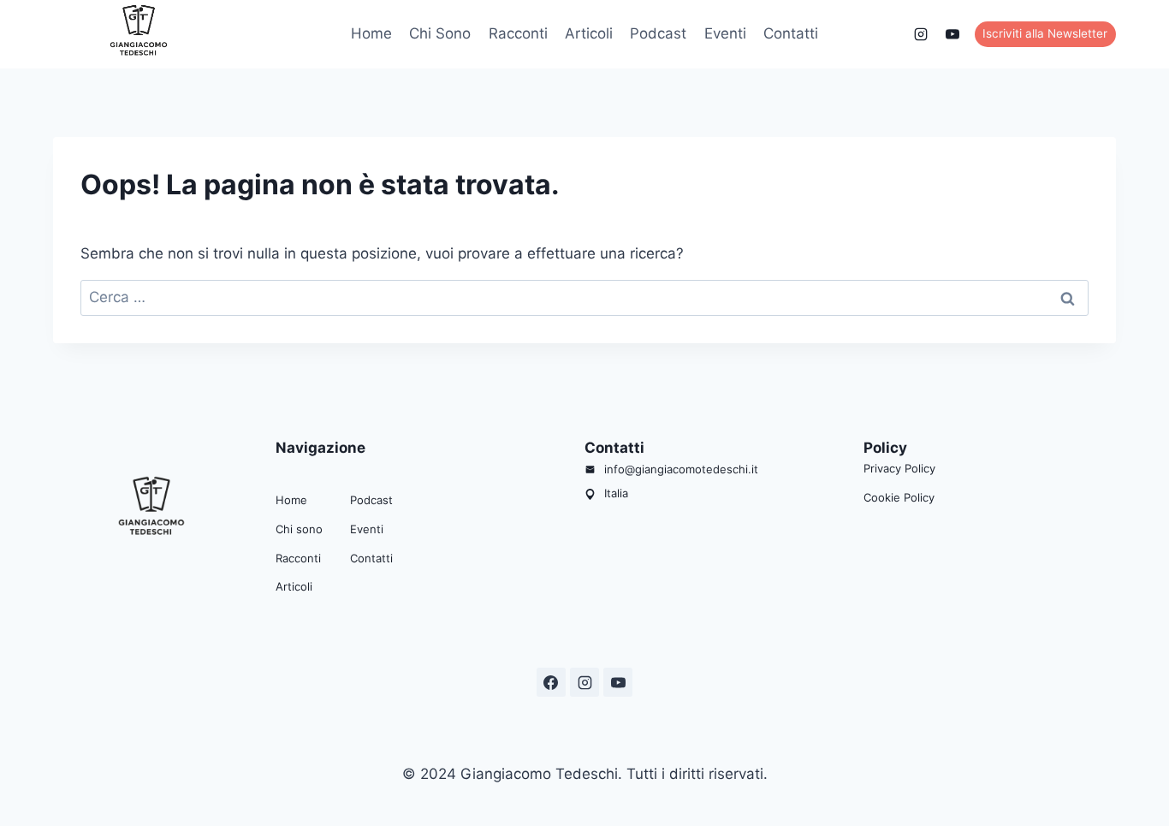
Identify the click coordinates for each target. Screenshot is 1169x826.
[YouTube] (952, 34)
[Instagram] (921, 34)
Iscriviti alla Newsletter (1044, 33)
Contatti (790, 33)
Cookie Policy (899, 497)
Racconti (518, 33)
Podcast (658, 33)
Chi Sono (440, 33)
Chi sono (299, 529)
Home (371, 33)
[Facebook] (889, 34)
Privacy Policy (899, 468)
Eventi (725, 33)
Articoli (589, 33)
